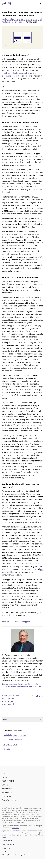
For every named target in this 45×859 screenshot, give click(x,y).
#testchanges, (7, 701)
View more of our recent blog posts (16, 621)
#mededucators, (8, 698)
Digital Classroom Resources (15, 735)
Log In (4, 777)
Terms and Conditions (9, 844)
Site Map (4, 852)
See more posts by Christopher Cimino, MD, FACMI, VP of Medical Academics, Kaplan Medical (21, 685)
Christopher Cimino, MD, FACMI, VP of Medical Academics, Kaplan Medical (22, 20)
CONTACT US (7, 773)
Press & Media (8, 796)
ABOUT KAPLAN (8, 781)
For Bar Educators (10, 744)
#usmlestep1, (15, 696)
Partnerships (7, 792)
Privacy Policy (6, 848)
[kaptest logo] (7, 3)
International (7, 788)
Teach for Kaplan (9, 800)
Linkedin (6, 749)
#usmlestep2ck (8, 704)
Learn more (15, 828)
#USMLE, (5, 696)
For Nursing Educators (12, 739)
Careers (5, 785)
